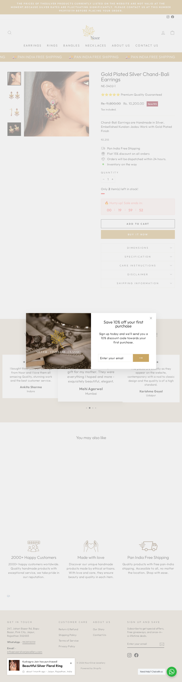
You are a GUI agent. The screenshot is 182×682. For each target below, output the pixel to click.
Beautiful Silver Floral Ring (42, 666)
